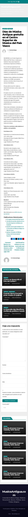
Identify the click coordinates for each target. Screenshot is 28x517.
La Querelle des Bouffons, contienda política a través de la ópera (13, 311)
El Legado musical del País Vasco (15, 219)
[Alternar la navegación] (25, 19)
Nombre (4, 365)
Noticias (5, 426)
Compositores (12, 291)
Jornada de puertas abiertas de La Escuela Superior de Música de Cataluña (15, 223)
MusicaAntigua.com (10, 7)
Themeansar (14, 510)
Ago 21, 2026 (7, 462)
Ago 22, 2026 (7, 432)
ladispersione (16, 432)
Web (3, 382)
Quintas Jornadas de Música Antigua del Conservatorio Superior (13, 234)
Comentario (5, 336)
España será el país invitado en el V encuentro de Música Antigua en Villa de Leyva (15, 228)
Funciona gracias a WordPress (9, 508)
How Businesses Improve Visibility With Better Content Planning (13, 430)
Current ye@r (6, 404)
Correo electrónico (6, 373)
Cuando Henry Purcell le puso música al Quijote (13, 294)
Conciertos (10, 28)
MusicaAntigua (13, 50)
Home (9, 513)
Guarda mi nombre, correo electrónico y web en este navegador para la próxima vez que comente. (13, 394)
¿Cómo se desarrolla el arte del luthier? (12, 280)
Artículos (5, 28)
